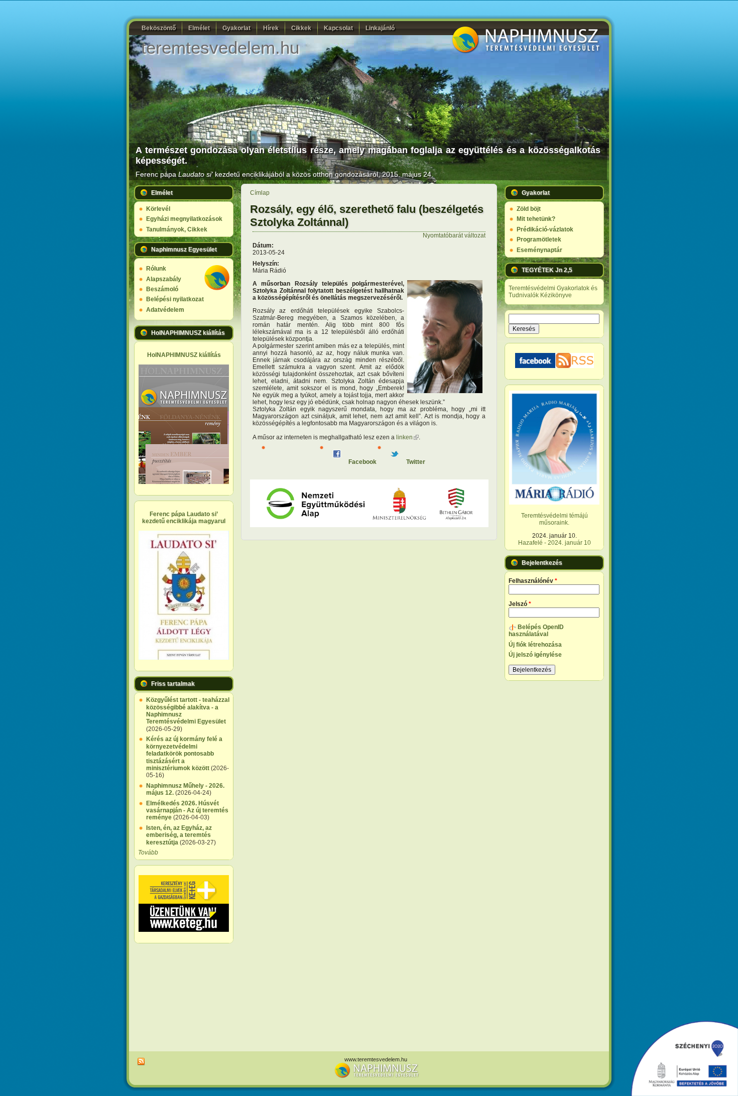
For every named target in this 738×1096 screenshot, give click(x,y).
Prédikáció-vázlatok (545, 229)
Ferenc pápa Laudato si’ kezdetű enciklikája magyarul (183, 518)
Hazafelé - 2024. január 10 (554, 542)
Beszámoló (162, 289)
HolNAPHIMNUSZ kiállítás (184, 354)
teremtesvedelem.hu (220, 47)
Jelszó (520, 603)
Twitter (415, 461)
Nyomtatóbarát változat (454, 235)
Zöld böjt (529, 208)
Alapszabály (163, 279)
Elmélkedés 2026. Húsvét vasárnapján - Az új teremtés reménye (187, 810)
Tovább (148, 852)
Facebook (362, 461)
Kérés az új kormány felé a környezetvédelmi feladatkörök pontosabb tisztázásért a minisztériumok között (184, 754)
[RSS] (139, 1061)
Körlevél (158, 208)
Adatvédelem (165, 309)
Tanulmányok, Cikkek (176, 229)
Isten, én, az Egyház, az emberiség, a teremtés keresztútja (179, 835)
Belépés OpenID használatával (536, 631)
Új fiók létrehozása (535, 644)
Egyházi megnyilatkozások (184, 218)
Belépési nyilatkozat (175, 299)
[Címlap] (524, 52)
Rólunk (156, 268)
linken (407, 437)
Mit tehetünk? (536, 218)
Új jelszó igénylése (535, 654)
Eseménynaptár (539, 250)
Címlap (260, 192)
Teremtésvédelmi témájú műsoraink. (554, 519)
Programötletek (539, 239)
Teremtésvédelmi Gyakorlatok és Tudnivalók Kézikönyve (553, 292)
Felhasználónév (533, 580)
